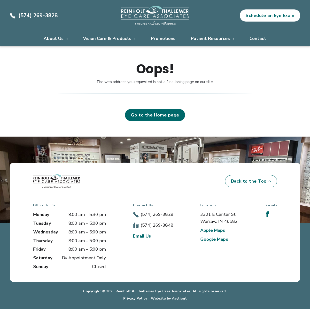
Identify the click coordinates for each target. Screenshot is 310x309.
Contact (257, 38)
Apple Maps (212, 230)
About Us (54, 38)
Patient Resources (211, 38)
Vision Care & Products (107, 38)
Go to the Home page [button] (155, 115)
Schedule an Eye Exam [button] (270, 15)
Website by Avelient (169, 298)
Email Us (142, 236)
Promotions (163, 38)
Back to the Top (249, 181)
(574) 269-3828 (38, 15)
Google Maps (214, 239)
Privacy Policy (135, 298)
